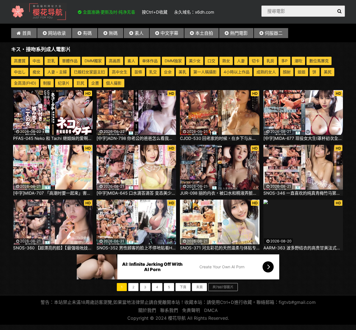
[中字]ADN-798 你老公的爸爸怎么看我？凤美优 (136, 138)
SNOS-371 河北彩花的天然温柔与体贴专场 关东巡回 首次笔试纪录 (219, 247)
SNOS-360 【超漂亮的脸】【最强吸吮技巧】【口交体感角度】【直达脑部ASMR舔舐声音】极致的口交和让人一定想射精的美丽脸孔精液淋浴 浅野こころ (53, 247)
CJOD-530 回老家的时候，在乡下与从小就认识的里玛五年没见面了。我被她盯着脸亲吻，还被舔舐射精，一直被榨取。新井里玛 (219, 138)
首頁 (26, 33)
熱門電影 (239, 33)
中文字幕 (169, 33)
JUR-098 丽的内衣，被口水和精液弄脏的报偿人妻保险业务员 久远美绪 (219, 193)
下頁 (183, 287)
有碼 (87, 33)
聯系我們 (169, 310)
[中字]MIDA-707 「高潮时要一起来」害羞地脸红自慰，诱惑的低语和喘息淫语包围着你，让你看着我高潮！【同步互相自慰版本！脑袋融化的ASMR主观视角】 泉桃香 (53, 193)
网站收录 (57, 33)
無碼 (113, 33)
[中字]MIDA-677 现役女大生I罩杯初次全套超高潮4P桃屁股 (303, 138)
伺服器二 (274, 33)
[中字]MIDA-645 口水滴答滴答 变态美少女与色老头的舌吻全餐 (136, 193)
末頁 (199, 287)
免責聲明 (191, 310)
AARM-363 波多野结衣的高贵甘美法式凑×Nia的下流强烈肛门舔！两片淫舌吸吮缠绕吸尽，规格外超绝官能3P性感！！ (303, 247)
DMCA (211, 310)
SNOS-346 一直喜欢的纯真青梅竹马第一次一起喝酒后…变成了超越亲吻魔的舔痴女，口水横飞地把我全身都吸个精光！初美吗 (303, 193)
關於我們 (147, 310)
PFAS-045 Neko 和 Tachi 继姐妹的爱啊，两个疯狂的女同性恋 (53, 138)
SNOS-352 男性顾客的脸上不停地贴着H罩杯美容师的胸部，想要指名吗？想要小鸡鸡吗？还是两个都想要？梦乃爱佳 (136, 247)
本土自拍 (204, 33)
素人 (139, 33)
